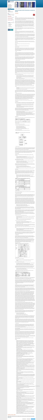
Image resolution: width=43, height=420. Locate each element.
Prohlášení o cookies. (9, 417)
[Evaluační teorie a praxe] (11, 2)
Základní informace (10, 5)
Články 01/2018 (21, 8)
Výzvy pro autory (9, 6)
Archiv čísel (18, 8)
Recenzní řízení (9, 8)
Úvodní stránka (16, 8)
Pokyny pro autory (10, 7)
